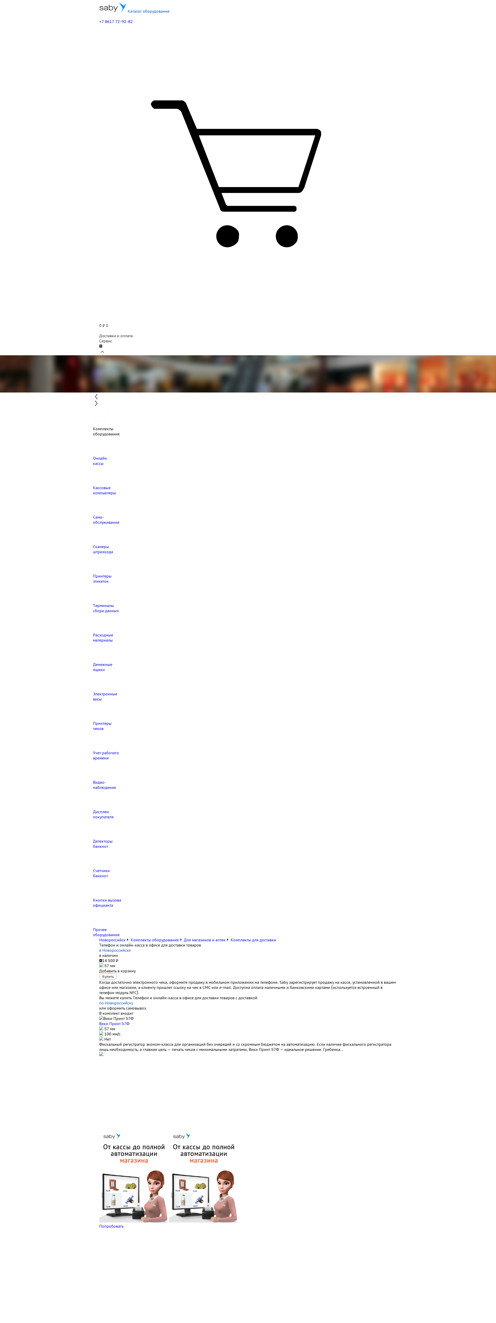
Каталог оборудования (148, 11)
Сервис (105, 340)
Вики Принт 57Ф (114, 1023)
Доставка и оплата (116, 335)
